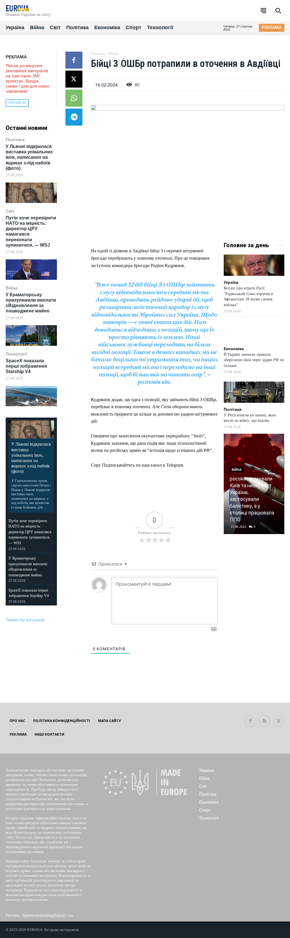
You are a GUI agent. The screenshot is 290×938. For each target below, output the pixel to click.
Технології (16, 354)
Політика (15, 139)
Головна (98, 54)
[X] (73, 79)
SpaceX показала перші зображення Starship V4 (26, 366)
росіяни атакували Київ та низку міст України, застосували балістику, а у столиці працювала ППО (252, 499)
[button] (278, 10)
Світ (10, 211)
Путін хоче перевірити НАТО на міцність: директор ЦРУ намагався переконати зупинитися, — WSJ (29, 532)
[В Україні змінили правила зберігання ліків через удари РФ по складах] (254, 331)
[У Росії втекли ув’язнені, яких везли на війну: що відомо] (254, 392)
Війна (11, 287)
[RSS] (264, 721)
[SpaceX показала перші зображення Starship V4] (31, 396)
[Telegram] (73, 117)
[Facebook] (73, 60)
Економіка (234, 348)
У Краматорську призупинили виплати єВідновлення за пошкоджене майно (31, 303)
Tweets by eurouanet (25, 619)
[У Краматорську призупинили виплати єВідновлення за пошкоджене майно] (31, 335)
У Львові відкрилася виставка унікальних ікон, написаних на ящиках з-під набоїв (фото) (29, 157)
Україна (231, 282)
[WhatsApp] (73, 98)
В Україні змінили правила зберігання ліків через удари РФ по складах (254, 360)
